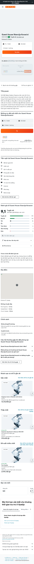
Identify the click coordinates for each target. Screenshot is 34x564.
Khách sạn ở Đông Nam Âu (21, 559)
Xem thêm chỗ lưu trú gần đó (25, 377)
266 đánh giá (20, 37)
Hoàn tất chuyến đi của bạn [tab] (11, 509)
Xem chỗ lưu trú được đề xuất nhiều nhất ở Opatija (26, 443)
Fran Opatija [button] (4, 465)
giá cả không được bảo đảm (8, 539)
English (17, 3)
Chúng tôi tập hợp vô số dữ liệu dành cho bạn (15, 546)
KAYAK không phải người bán (10, 544)
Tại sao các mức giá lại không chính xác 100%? (15, 549)
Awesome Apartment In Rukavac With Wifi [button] (12, 431)
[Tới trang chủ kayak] (10, 7)
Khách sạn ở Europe (23, 557)
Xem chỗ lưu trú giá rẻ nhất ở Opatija (25, 410)
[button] (32, 2)
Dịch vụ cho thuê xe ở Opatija (11, 520)
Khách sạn (15, 557)
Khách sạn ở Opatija (9, 523)
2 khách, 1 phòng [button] (8, 48)
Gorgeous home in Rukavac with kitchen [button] (11, 397)
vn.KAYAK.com (8, 557)
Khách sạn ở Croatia (9, 559)
